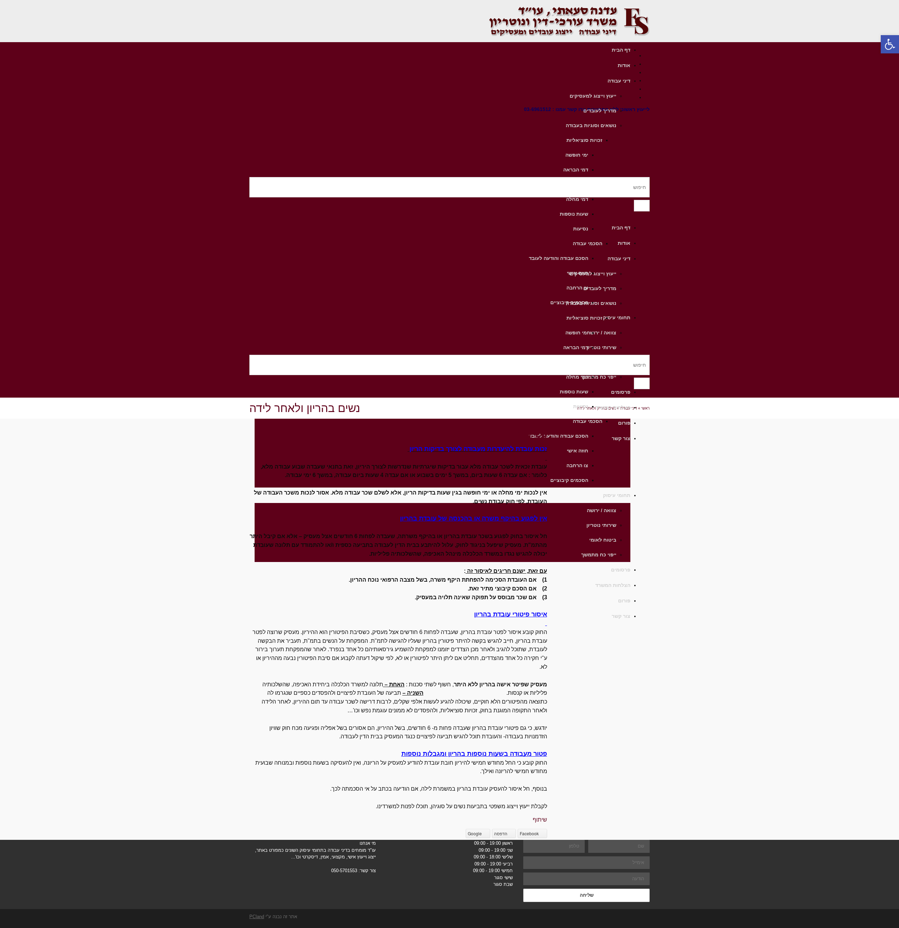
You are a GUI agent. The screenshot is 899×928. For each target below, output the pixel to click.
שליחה (586, 895)
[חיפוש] (642, 205)
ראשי (645, 408)
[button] (890, 44)
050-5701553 (344, 870)
